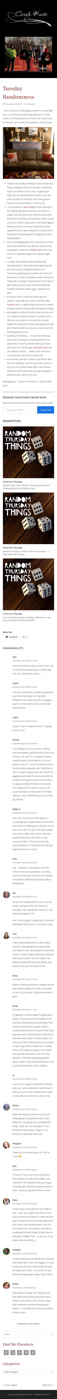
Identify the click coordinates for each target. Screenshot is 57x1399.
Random (31, 104)
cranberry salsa (35, 250)
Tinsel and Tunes (40, 347)
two (48, 300)
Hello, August (10, 1385)
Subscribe (46, 409)
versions (11, 304)
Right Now (47, 1385)
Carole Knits (21, 1394)
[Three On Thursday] (28, 452)
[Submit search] (51, 1334)
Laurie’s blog (28, 207)
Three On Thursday (12, 481)
